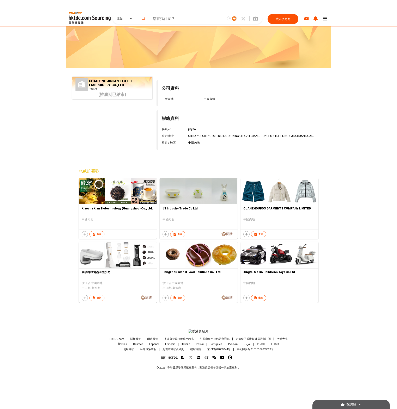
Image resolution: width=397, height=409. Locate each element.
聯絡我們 (152, 338)
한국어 (261, 344)
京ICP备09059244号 (219, 349)
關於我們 (135, 338)
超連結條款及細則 (173, 349)
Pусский (233, 344)
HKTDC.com (117, 338)
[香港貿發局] (198, 331)
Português (216, 344)
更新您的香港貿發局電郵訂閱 (253, 338)
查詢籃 (351, 405)
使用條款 (128, 349)
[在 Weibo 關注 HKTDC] (206, 357)
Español (154, 344)
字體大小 (282, 338)
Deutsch (138, 344)
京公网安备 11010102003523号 (255, 349)
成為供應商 (283, 19)
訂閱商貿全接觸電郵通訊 (215, 338)
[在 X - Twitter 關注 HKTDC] (191, 357)
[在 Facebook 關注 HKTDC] (183, 357)
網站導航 (195, 349)
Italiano (186, 344)
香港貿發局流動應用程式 (179, 338)
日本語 (275, 344)
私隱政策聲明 (148, 349)
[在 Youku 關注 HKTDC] (230, 357)
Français (170, 344)
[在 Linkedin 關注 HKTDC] (199, 357)
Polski (200, 344)
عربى (247, 344)
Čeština (122, 344)
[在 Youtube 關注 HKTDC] (222, 357)
